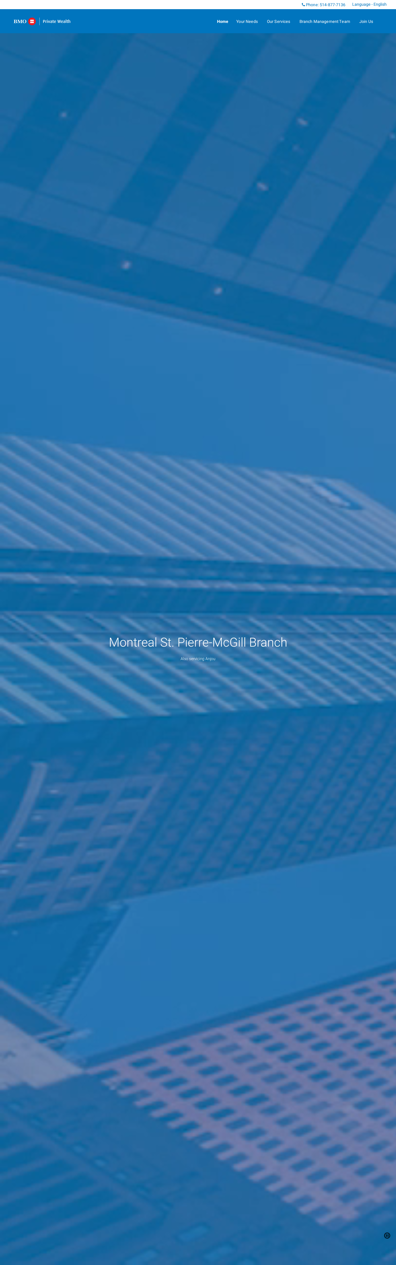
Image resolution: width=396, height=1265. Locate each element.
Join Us (366, 22)
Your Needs (247, 22)
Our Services (278, 22)
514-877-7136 (332, 5)
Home (222, 22)
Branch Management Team (325, 22)
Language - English (369, 4)
